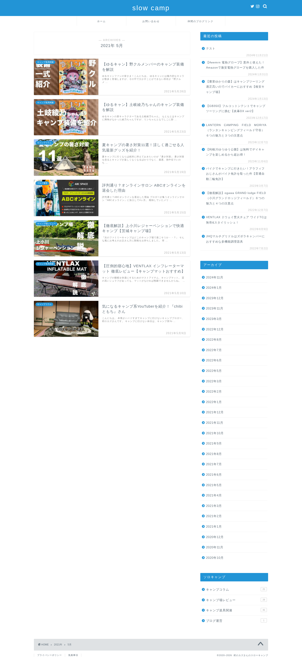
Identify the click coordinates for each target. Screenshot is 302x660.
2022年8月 (214, 339)
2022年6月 (214, 360)
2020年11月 (214, 547)
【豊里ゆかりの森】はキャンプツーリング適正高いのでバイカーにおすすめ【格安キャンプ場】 (235, 87)
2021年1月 (214, 526)
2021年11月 (214, 422)
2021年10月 (215, 433)
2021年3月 (214, 506)
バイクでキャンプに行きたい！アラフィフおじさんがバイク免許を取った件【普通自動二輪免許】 (235, 174)
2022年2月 (214, 391)
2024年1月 (214, 287)
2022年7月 (214, 350)
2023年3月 (214, 319)
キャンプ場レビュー (235, 600)
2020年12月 (215, 537)
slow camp (151, 8)
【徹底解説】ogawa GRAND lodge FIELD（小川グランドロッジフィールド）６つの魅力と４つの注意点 (236, 198)
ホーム (101, 21)
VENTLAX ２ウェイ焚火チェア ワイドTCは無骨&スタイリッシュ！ (236, 220)
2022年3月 (214, 381)
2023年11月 (214, 308)
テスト (210, 48)
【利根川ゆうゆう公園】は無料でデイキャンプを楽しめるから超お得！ (235, 152)
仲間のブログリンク (200, 21)
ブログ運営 (235, 620)
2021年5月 (214, 485)
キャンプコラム (235, 589)
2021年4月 (214, 495)
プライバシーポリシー (49, 655)
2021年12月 (215, 412)
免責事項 (73, 655)
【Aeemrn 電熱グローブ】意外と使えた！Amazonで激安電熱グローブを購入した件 (235, 65)
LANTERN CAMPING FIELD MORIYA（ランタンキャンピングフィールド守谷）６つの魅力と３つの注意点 (236, 130)
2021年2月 (214, 516)
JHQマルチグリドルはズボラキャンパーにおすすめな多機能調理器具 (235, 239)
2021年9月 (214, 443)
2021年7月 (214, 464)
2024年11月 (214, 277)
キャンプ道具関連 (235, 610)
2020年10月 (215, 557)
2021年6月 (214, 474)
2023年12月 (215, 298)
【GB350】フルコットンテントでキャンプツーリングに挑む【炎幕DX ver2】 (235, 108)
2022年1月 (214, 402)
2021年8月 (214, 454)
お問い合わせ (151, 21)
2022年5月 (214, 370)
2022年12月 (215, 329)
